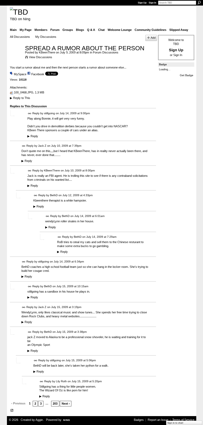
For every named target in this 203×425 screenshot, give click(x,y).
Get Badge (186, 75)
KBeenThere (47, 52)
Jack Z (42, 145)
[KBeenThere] (16, 55)
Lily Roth (61, 381)
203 (55, 403)
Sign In (152, 2)
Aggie (39, 419)
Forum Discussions (105, 52)
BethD (54, 195)
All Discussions (20, 36)
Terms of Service (183, 419)
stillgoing (49, 113)
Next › (66, 403)
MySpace (20, 74)
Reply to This (20, 98)
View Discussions (40, 57)
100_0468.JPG (23, 92)
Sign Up (142, 2)
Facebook (37, 74)
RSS (12, 410)
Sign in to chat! (175, 423)
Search (199, 2)
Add (153, 37)
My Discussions (45, 36)
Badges (139, 419)
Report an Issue (158, 419)
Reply (32, 136)
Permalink (30, 113)
